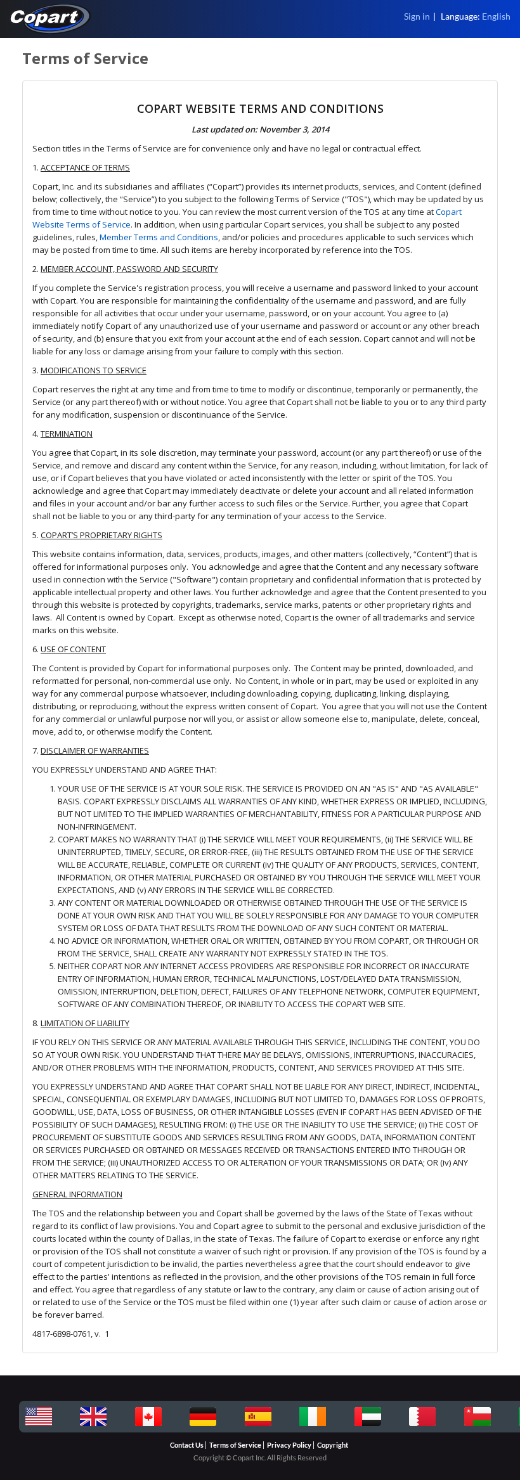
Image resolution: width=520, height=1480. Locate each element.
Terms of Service (235, 1445)
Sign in (417, 16)
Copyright (332, 1445)
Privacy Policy (289, 1445)
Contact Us (187, 1445)
